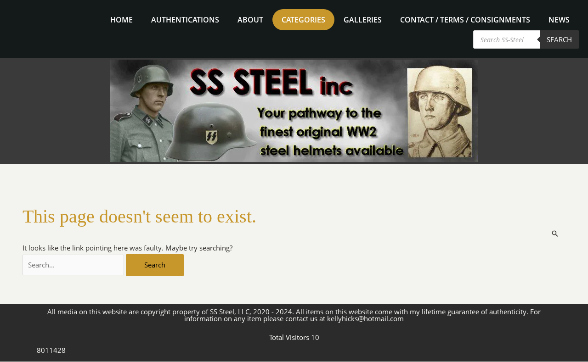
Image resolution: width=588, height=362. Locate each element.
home (121, 20)
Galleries (363, 20)
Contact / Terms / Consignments (465, 20)
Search (559, 39)
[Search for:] (74, 264)
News (559, 20)
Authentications (185, 20)
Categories (303, 20)
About (250, 20)
